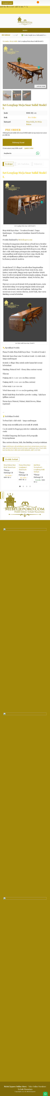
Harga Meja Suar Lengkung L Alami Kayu (24, 481)
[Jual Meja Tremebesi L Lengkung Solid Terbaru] (40, 470)
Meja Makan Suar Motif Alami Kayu (10, 480)
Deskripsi (9, 164)
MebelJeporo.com (25, 240)
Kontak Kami (7, 3)
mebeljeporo (20, 446)
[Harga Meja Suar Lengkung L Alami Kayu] (25, 470)
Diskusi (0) (38, 164)
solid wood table (35, 450)
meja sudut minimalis (24, 450)
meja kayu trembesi (11, 448)
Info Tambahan (23, 164)
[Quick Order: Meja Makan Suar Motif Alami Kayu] (16, 475)
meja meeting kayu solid (10, 450)
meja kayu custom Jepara (32, 446)
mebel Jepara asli (11, 446)
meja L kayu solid (41, 448)
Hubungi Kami (18, 142)
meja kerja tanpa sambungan (26, 448)
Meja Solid (30, 122)
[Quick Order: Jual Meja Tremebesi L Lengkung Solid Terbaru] (46, 475)
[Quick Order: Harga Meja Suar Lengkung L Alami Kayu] (31, 475)
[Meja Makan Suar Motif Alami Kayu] (10, 470)
